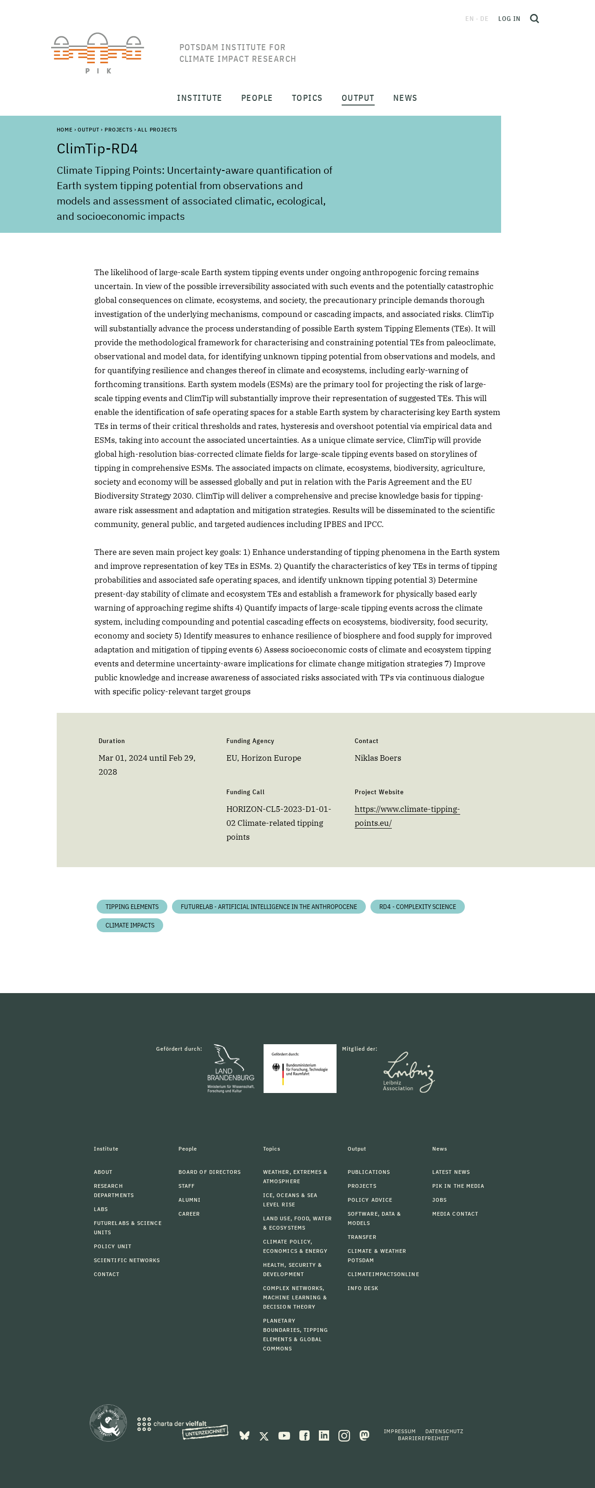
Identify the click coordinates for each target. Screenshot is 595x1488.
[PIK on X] (265, 1435)
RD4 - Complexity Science (417, 906)
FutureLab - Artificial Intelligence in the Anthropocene (269, 906)
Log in (509, 18)
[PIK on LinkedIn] (325, 1435)
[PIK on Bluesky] (245, 1435)
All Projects (157, 129)
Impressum (400, 1431)
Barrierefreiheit (424, 1438)
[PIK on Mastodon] (364, 1435)
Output (88, 129)
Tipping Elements (132, 906)
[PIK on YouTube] (285, 1435)
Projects (118, 129)
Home (65, 129)
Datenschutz (444, 1431)
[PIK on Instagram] (345, 1435)
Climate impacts (130, 925)
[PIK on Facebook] (305, 1435)
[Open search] (534, 18)
